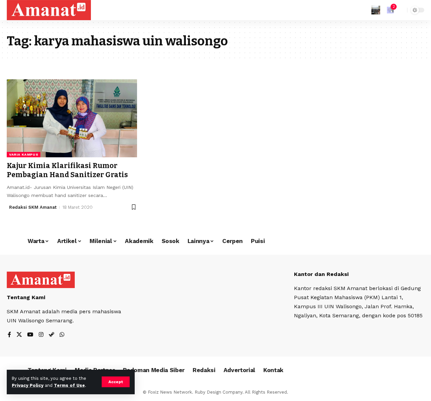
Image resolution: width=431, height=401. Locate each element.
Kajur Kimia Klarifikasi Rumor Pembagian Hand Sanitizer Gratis (67, 170)
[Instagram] (41, 335)
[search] (400, 10)
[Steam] (51, 335)
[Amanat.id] (49, 10)
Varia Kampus (23, 154)
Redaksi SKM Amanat (33, 207)
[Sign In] (375, 10)
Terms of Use (69, 385)
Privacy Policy (27, 385)
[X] (19, 335)
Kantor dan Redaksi (321, 274)
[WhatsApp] (62, 335)
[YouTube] (30, 335)
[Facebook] (9, 335)
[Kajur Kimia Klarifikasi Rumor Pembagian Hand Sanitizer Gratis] (72, 118)
